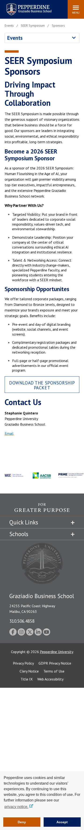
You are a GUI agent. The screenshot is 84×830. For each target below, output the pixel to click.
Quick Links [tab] (23, 522)
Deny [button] (22, 822)
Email (9, 433)
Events (15, 37)
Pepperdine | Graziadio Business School (23, 6)
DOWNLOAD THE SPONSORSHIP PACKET (42, 385)
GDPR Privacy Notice (54, 663)
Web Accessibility (50, 679)
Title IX (27, 679)
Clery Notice (29, 671)
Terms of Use (53, 671)
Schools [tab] (18, 534)
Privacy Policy (23, 663)
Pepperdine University (56, 651)
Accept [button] (62, 822)
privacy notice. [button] (16, 807)
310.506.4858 (22, 621)
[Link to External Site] (42, 510)
